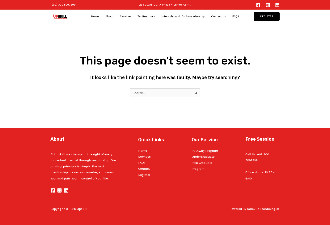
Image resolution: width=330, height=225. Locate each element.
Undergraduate (203, 156)
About (109, 16)
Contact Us (218, 16)
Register (144, 175)
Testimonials (146, 16)
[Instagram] (268, 5)
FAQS (235, 16)
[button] (267, 16)
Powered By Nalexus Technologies (255, 209)
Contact (144, 168)
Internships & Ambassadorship (183, 16)
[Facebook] (258, 5)
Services (125, 16)
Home (95, 16)
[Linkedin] (277, 5)
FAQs (141, 163)
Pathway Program (205, 150)
